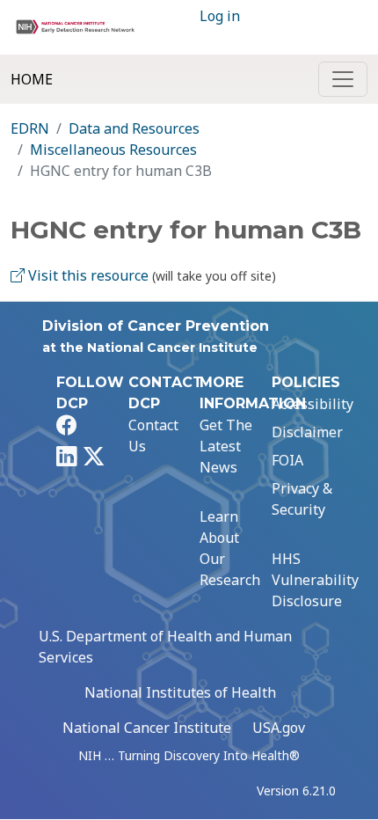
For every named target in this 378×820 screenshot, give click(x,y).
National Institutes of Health (180, 692)
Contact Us (153, 435)
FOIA (287, 460)
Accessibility (312, 404)
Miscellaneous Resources (113, 149)
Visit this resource (87, 275)
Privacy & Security (302, 499)
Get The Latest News (226, 446)
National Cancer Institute (146, 727)
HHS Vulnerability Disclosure (315, 580)
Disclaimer (307, 432)
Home (32, 79)
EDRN (30, 128)
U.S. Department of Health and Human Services (165, 646)
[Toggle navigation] (342, 79)
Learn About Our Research (230, 548)
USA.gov (278, 727)
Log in (220, 16)
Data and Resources (134, 128)
